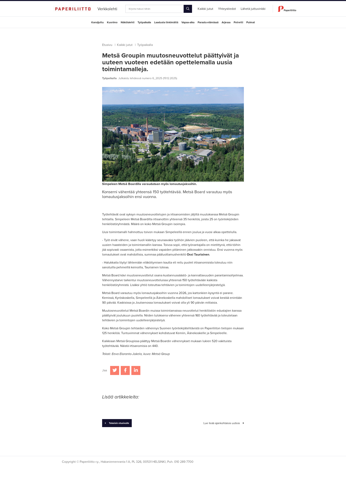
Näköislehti (127, 22)
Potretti (238, 22)
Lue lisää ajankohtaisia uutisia (221, 423)
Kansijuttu (97, 22)
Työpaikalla (144, 22)
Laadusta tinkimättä (166, 22)
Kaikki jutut (125, 45)
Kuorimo (112, 22)
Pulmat (250, 22)
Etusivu (107, 45)
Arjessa (226, 22)
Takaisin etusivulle (119, 423)
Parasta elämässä (208, 22)
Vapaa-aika (187, 22)
